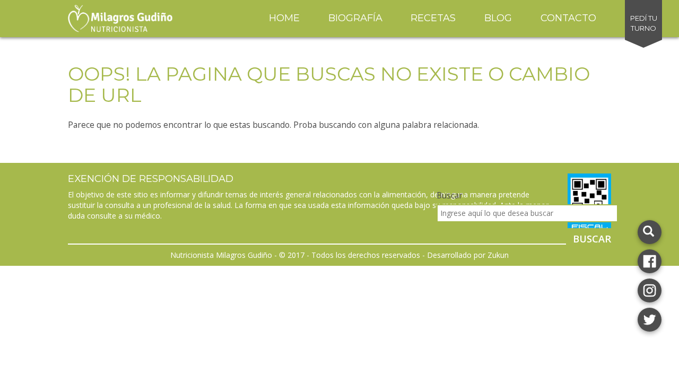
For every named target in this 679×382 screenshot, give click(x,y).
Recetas (433, 18)
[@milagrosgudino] (649, 289)
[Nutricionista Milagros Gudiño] (649, 260)
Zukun (498, 255)
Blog (498, 18)
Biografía (355, 18)
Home (284, 18)
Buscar (450, 195)
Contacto (568, 18)
